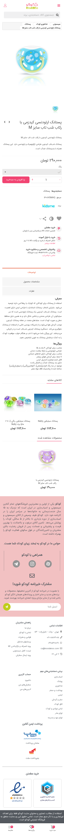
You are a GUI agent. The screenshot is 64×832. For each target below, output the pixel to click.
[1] (7, 607)
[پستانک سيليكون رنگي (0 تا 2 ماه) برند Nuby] (17, 402)
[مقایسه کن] (51, 219)
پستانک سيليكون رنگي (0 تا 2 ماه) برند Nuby (17, 423)
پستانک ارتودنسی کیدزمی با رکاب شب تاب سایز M (47, 482)
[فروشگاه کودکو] (32, 6)
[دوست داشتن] (59, 219)
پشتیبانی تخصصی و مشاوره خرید (40, 249)
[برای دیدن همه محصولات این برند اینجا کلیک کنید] (43, 206)
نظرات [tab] (31, 291)
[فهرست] (59, 6)
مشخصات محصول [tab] (31, 282)
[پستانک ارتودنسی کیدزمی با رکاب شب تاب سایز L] (4, 122)
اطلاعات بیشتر (50, 243)
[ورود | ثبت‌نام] (5, 6)
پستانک (46, 191)
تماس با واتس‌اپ (48, 255)
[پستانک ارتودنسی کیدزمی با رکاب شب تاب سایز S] (9, 122)
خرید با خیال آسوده (47, 237)
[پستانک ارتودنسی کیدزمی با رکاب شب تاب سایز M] (47, 461)
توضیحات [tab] (31, 272)
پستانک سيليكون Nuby (48, 421)
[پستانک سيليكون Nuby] (48, 402)
